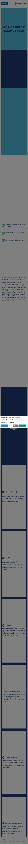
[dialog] (14, 422)
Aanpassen (5, 425)
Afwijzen (16, 425)
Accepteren (22, 425)
